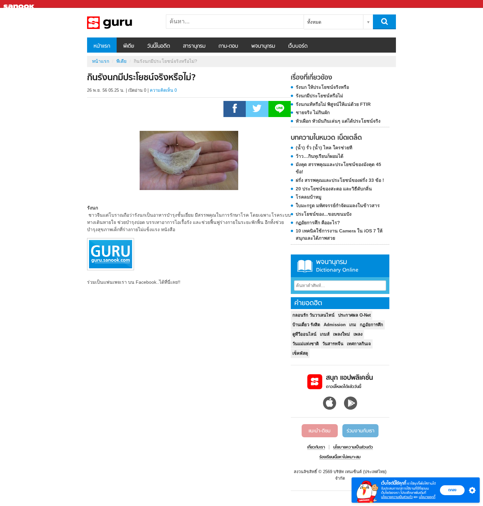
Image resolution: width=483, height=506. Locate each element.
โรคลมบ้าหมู (308, 197)
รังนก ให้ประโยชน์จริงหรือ (322, 87)
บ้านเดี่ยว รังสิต (306, 324)
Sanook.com (19, 4)
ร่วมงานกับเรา (360, 431)
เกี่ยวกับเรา (316, 447)
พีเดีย (128, 46)
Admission (335, 324)
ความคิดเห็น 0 (163, 90)
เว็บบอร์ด (298, 46)
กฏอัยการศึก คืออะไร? (318, 222)
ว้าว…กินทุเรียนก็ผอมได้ (319, 156)
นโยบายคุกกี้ (427, 497)
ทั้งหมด (314, 22)
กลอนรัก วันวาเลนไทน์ (313, 315)
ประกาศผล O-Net (354, 315)
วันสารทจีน (332, 343)
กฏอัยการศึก (371, 324)
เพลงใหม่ (341, 334)
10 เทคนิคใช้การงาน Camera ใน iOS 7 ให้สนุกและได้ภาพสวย (339, 234)
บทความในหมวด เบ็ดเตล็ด (326, 138)
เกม (352, 324)
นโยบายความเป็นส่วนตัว (397, 497)
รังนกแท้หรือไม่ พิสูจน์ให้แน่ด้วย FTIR (333, 104)
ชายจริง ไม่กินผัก (313, 112)
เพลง (358, 334)
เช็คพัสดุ (300, 353)
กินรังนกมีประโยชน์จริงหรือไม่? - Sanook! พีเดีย (121, 23)
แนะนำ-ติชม (320, 431)
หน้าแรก (102, 46)
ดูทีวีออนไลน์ (304, 334)
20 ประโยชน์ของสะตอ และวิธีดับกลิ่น (334, 188)
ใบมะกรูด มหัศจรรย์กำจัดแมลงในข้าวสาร (338, 205)
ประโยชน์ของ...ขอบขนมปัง (324, 214)
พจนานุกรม (263, 46)
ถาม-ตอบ (228, 46)
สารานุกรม (194, 46)
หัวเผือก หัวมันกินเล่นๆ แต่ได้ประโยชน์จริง (338, 121)
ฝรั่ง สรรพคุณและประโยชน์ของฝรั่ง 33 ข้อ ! (340, 180)
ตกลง (452, 490)
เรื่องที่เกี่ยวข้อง (311, 78)
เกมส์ (325, 334)
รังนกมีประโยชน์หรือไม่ (319, 95)
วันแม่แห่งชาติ (305, 343)
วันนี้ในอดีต (158, 46)
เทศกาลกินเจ (359, 343)
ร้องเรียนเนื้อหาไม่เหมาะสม (339, 457)
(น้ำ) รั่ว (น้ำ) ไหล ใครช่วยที (324, 147)
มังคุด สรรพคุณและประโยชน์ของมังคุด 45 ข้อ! (338, 168)
